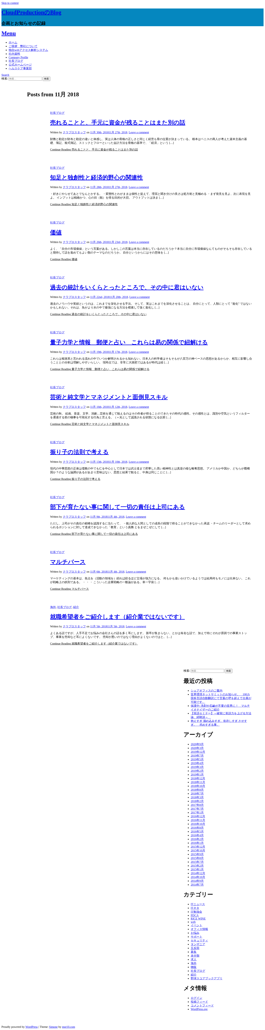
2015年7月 (197, 861)
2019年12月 (198, 751)
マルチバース (68, 562)
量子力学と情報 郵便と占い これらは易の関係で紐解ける (129, 342)
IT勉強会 (196, 911)
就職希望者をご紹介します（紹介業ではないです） (117, 616)
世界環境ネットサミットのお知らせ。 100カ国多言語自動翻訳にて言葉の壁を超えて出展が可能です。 (221, 698)
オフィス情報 (199, 929)
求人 (193, 959)
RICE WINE (198, 918)
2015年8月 (197, 858)
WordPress (31, 1026)
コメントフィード (202, 1005)
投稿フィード (199, 1001)
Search (5, 74)
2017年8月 (197, 804)
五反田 (195, 948)
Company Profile (18, 57)
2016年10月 (198, 823)
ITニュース (198, 904)
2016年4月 (197, 835)
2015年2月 (197, 865)
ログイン (196, 997)
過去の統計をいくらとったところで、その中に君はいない (127, 287)
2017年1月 (197, 812)
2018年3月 (197, 797)
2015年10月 (198, 850)
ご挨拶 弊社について (23, 46)
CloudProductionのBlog (31, 12)
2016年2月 (197, 839)
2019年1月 (197, 774)
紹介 (76, 607)
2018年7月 (197, 793)
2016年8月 (197, 827)
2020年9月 (197, 744)
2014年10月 (198, 877)
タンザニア (198, 944)
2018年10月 (198, 785)
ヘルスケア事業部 (20, 68)
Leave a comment (139, 132)
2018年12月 (198, 778)
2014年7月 (197, 884)
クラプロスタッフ (74, 132)
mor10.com (68, 1026)
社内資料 (14, 53)
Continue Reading (94, 149)
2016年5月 (197, 831)
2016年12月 (198, 816)
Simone (53, 1026)
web (193, 921)
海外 (53, 607)
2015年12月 (198, 846)
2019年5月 (197, 759)
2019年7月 (197, 755)
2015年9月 (197, 854)
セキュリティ (199, 940)
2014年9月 (197, 880)
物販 (193, 967)
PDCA (195, 915)
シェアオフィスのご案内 (206, 690)
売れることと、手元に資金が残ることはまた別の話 (117, 122)
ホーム (13, 42)
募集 (193, 951)
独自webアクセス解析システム (28, 50)
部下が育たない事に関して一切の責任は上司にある (117, 507)
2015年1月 (197, 869)
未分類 (195, 955)
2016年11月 (198, 820)
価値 (56, 232)
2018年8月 (197, 789)
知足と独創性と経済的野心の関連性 (96, 177)
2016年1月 (197, 842)
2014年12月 (198, 873)
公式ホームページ (20, 64)
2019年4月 (197, 763)
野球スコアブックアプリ (206, 978)
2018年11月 (198, 782)
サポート (196, 936)
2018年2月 (197, 801)
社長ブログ (16, 60)
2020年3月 (197, 748)
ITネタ (195, 907)
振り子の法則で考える (79, 452)
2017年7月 (197, 808)
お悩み (195, 932)
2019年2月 (197, 770)
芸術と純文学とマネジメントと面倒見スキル (109, 397)
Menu (8, 33)
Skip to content (10, 3)
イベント (196, 925)
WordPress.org (199, 1009)
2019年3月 (197, 767)
